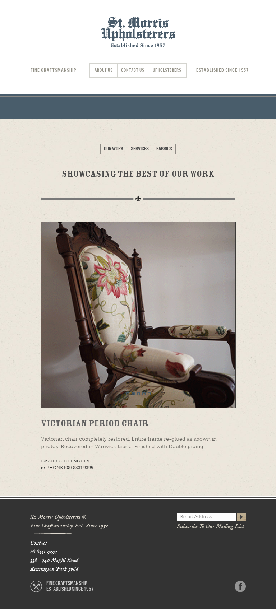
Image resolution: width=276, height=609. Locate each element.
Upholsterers (167, 71)
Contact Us (132, 71)
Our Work (113, 148)
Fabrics (164, 148)
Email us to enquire (66, 461)
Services (140, 148)
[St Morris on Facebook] (240, 586)
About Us (104, 71)
